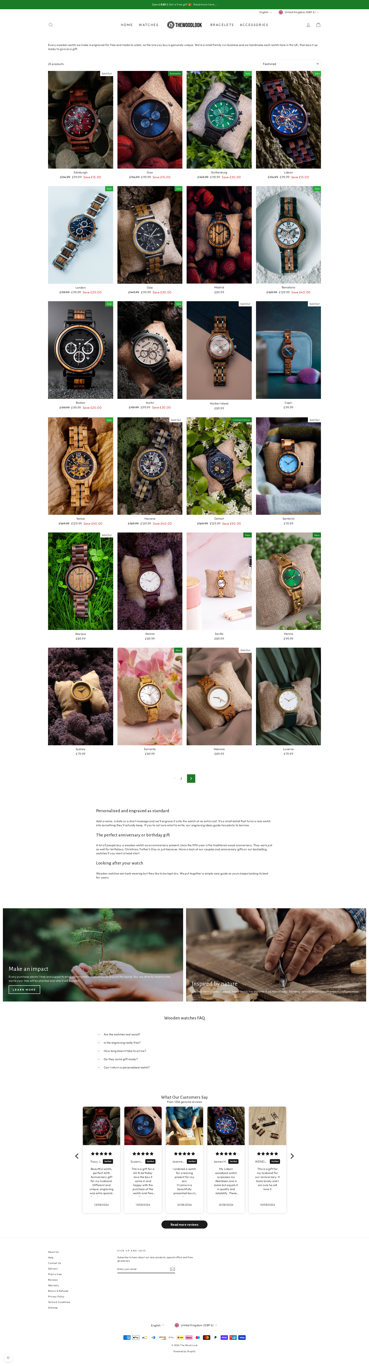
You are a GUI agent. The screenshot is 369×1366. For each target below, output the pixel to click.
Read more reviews (184, 1224)
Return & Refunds (58, 1290)
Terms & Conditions (59, 1302)
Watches (149, 25)
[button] (78, 1156)
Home (127, 25)
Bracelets (222, 25)
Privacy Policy (56, 1296)
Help (50, 1257)
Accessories (254, 25)
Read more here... (205, 4)
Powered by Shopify (185, 1351)
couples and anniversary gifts (223, 849)
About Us (53, 1251)
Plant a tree (55, 1274)
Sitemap (53, 1307)
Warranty (53, 1285)
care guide (221, 873)
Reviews (53, 1279)
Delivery (53, 1268)
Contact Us (54, 1263)
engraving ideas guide (206, 825)
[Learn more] (93, 955)
